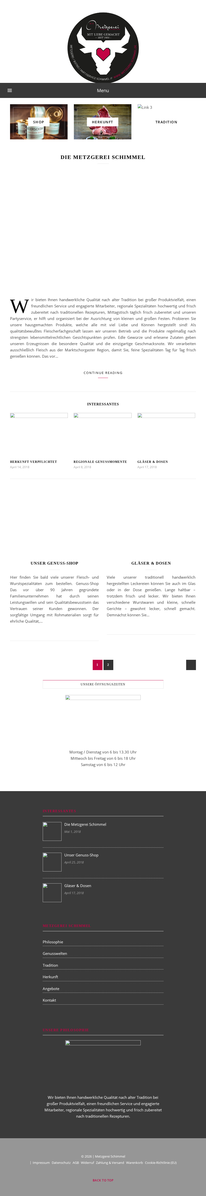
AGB (76, 1162)
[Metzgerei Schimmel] (103, 48)
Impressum (41, 1162)
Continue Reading (103, 372)
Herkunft (50, 976)
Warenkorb (134, 1162)
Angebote (51, 988)
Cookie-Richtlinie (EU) (161, 1162)
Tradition (50, 965)
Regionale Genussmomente (100, 462)
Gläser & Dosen (152, 462)
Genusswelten (55, 953)
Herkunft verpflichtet (33, 462)
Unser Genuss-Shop (54, 563)
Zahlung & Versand (110, 1162)
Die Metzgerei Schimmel (103, 157)
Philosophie (53, 941)
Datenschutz (61, 1162)
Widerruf (87, 1162)
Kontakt (49, 1000)
